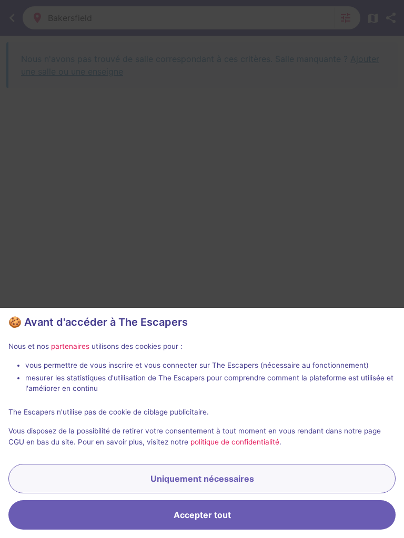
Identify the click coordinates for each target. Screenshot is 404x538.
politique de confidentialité (234, 442)
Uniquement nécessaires (202, 478)
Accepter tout (202, 515)
